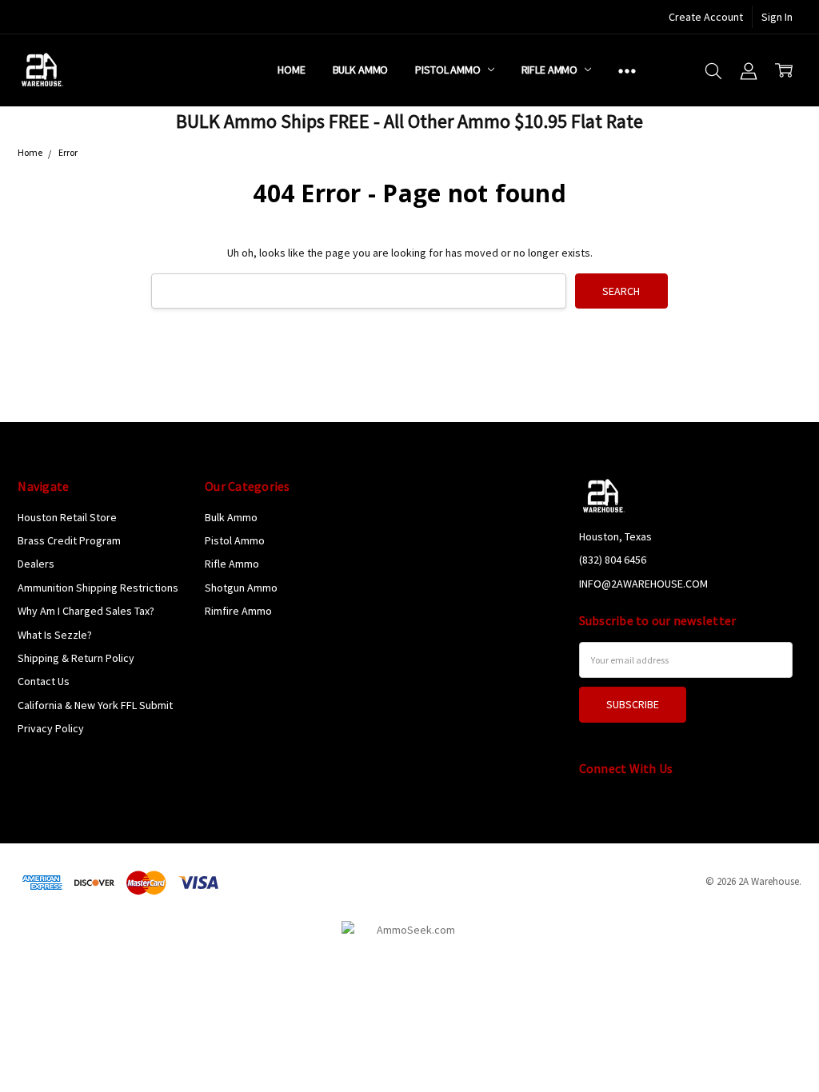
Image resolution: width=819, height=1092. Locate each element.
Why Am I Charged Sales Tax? (86, 611)
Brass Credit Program (69, 540)
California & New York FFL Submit (95, 705)
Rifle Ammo (550, 69)
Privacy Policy (51, 728)
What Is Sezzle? (55, 635)
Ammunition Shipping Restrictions (98, 587)
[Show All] (627, 70)
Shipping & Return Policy (76, 658)
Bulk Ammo (361, 69)
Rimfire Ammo (238, 611)
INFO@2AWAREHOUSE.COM (643, 583)
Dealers (36, 563)
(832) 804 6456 (612, 559)
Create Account (706, 17)
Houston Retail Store (67, 517)
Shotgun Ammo (241, 587)
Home (291, 69)
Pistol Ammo (448, 69)
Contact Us (44, 681)
